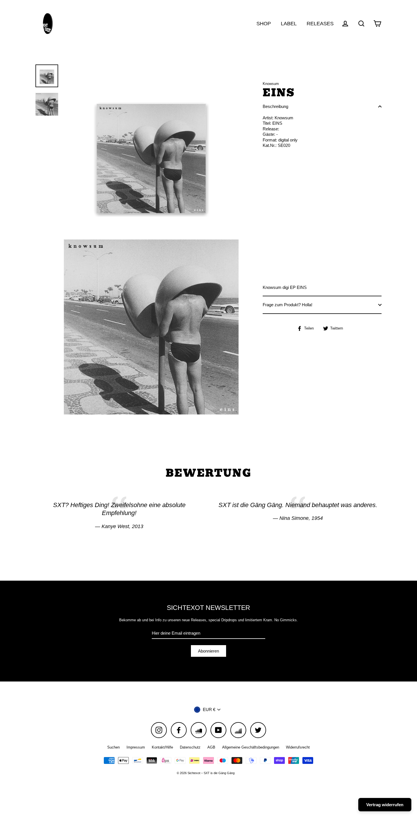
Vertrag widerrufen (384, 804)
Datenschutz (190, 747)
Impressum (136, 747)
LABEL (289, 23)
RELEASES (320, 23)
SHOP (263, 23)
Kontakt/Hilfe (162, 747)
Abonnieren (208, 651)
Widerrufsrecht (298, 747)
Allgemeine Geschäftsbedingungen (250, 747)
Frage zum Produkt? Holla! (287, 304)
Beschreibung (275, 106)
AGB (211, 747)
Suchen (113, 747)
